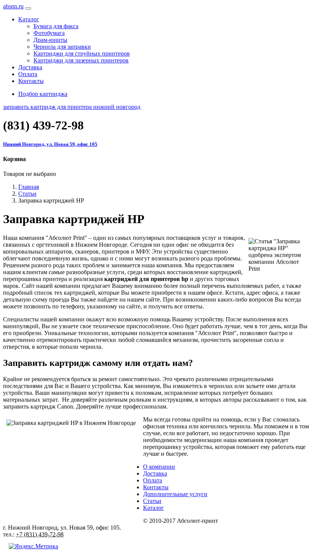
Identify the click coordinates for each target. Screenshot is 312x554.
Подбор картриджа (42, 94)
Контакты (31, 81)
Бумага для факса (55, 26)
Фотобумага (49, 33)
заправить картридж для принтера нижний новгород (71, 107)
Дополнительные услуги (175, 494)
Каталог (153, 508)
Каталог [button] (28, 19)
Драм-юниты (50, 40)
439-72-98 (43, 125)
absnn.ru (13, 6)
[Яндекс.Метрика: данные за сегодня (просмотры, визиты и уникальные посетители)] (33, 546)
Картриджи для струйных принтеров (81, 53)
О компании (159, 466)
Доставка (30, 67)
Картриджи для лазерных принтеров (81, 60)
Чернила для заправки (62, 46)
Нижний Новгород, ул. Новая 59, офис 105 (50, 144)
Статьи (27, 193)
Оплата (27, 74)
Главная (28, 187)
